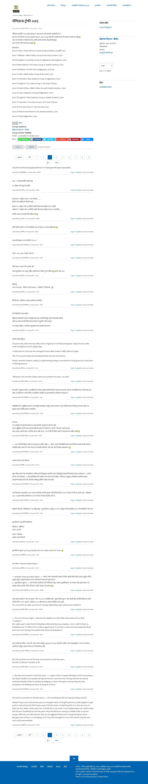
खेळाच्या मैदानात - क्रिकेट (20, 129)
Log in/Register (105, 27)
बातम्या (58, 766)
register (31, 147)
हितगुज (63, 5)
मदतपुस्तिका (127, 5)
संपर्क (108, 769)
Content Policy (102, 776)
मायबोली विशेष (112, 5)
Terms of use (80, 776)
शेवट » (57, 162)
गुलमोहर (98, 5)
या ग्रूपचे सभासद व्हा (106, 52)
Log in (18, 147)
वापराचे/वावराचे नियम (82, 769)
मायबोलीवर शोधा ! (105, 87)
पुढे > (48, 162)
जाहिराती (50, 766)
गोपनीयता (94, 769)
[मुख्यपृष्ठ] (16, 8)
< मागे (29, 157)
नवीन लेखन (51, 5)
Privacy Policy (91, 776)
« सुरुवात (19, 157)
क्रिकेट (20, 123)
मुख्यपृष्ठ (20, 15)
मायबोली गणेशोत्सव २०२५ (80, 5)
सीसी (65, 766)
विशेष (42, 766)
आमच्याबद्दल (102, 769)
